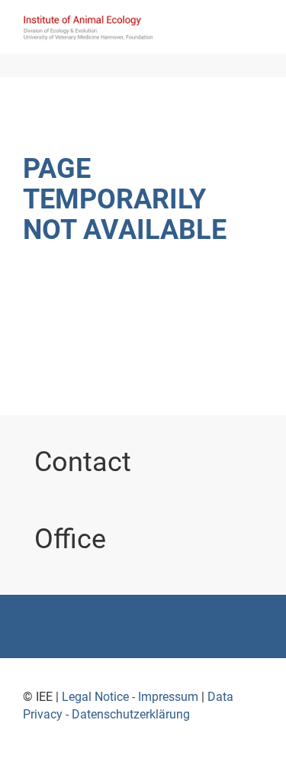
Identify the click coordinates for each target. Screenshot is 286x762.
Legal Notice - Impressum (130, 696)
